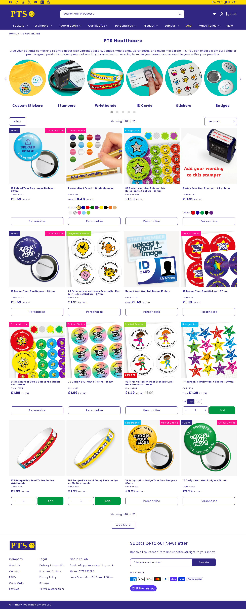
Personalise (37, 221)
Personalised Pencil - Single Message (91, 188)
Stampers (42, 26)
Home (13, 33)
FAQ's (12, 577)
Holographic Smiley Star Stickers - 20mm (208, 382)
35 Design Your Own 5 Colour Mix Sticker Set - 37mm (35, 383)
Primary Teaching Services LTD (31, 604)
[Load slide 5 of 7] (134, 112)
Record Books (68, 26)
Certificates (96, 26)
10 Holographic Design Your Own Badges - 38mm (151, 482)
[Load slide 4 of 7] (129, 112)
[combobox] (122, 14)
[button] (20, 26)
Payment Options (50, 571)
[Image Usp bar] (5, 79)
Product (149, 26)
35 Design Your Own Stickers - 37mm (205, 291)
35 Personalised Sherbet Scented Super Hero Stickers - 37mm (149, 383)
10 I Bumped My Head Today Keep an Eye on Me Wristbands (93, 482)
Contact (14, 571)
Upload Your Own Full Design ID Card (147, 291)
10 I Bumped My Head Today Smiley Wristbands (32, 482)
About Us (14, 565)
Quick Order (16, 583)
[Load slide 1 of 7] (111, 112)
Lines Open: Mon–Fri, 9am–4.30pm (91, 577)
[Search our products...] (180, 14)
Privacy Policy (48, 577)
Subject (170, 26)
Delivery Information (52, 565)
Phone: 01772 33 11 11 (82, 571)
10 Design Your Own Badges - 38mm (33, 291)
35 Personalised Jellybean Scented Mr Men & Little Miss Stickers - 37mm (94, 292)
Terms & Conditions (52, 589)
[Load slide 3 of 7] (123, 112)
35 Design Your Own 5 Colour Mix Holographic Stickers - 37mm (145, 189)
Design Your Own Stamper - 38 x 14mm (206, 188)
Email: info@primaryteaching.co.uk (91, 565)
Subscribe (204, 562)
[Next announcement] (240, 79)
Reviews (14, 589)
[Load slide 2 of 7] (117, 112)
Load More (123, 525)
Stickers (18, 26)
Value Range (208, 26)
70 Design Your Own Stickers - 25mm (90, 382)
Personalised (124, 26)
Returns (44, 583)
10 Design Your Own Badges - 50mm (205, 480)
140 (190, 401)
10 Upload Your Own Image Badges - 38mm (33, 189)
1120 (198, 401)
